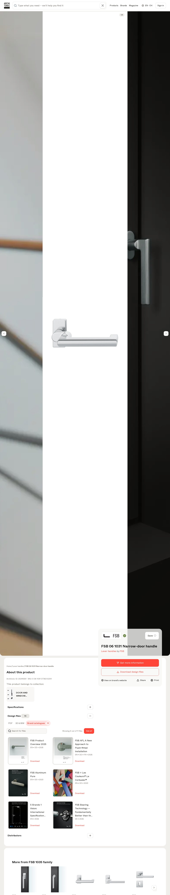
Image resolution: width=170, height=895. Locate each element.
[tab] (10, 723)
